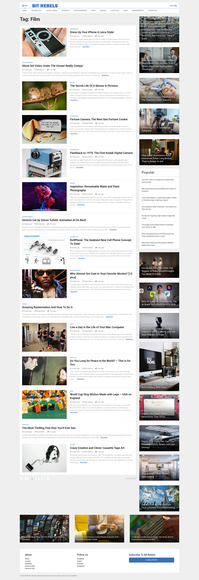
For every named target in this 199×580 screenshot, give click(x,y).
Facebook (80, 559)
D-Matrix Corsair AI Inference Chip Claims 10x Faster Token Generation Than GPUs (159, 413)
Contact (28, 561)
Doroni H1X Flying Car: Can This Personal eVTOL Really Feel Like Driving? (158, 444)
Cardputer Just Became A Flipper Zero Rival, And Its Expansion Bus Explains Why (152, 538)
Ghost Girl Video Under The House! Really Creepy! (52, 65)
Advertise (28, 564)
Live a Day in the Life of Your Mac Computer (97, 327)
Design (72, 82)
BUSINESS (66, 10)
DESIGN (103, 10)
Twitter (79, 561)
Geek (71, 324)
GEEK (125, 10)
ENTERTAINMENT (80, 10)
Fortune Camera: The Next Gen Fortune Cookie (99, 119)
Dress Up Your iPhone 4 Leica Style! (92, 32)
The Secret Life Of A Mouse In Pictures (94, 85)
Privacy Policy (30, 566)
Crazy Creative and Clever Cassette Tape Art (97, 448)
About (27, 559)
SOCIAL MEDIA (51, 10)
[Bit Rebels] (44, 6)
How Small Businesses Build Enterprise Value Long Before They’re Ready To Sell (157, 158)
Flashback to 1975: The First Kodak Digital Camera (101, 153)
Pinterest (80, 564)
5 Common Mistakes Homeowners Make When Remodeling (155, 473)
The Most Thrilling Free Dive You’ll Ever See (49, 428)
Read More (86, 47)
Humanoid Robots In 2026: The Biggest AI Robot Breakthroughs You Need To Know (158, 271)
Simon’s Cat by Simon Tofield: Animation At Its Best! (54, 220)
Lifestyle (73, 357)
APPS (93, 10)
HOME (24, 10)
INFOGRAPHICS (138, 10)
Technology (74, 29)
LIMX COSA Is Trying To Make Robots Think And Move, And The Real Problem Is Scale (158, 331)
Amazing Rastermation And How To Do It (47, 307)
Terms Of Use (29, 568)
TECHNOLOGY (36, 10)
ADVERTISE (152, 10)
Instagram (80, 566)
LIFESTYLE (115, 10)
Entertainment (27, 62)
